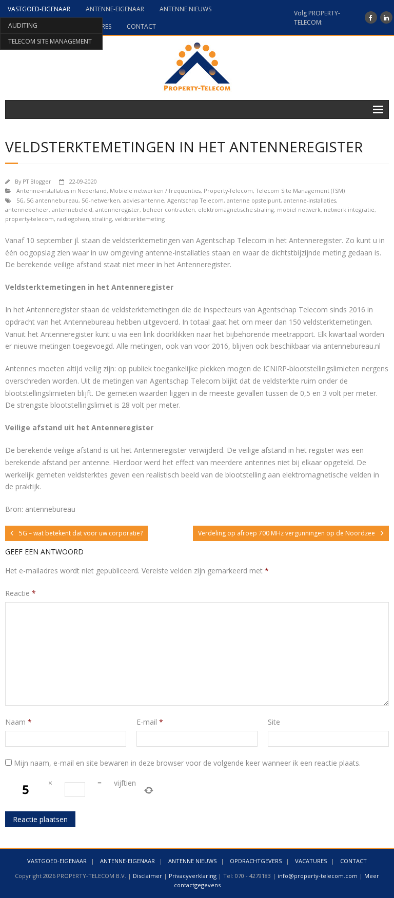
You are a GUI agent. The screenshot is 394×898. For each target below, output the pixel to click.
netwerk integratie (349, 209)
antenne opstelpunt (254, 200)
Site (274, 722)
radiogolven (73, 219)
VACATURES (311, 861)
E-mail (149, 722)
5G (20, 200)
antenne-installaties (310, 200)
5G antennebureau (52, 200)
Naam (18, 722)
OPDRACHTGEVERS (256, 861)
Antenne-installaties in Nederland (61, 190)
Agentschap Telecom (195, 200)
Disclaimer (147, 876)
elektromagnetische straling (236, 209)
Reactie (20, 593)
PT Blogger (37, 181)
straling (102, 219)
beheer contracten (169, 209)
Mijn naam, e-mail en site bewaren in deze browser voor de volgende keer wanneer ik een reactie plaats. (187, 763)
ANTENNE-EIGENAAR (115, 9)
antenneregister (117, 209)
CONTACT (141, 26)
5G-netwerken (101, 200)
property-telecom (29, 219)
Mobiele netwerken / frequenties (155, 190)
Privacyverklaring (192, 876)
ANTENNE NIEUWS (185, 9)
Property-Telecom (228, 190)
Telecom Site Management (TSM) (300, 190)
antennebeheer (27, 209)
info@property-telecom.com (318, 876)
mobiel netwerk (299, 209)
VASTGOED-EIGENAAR (39, 9)
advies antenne (143, 200)
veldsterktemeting (140, 219)
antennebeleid (72, 209)
